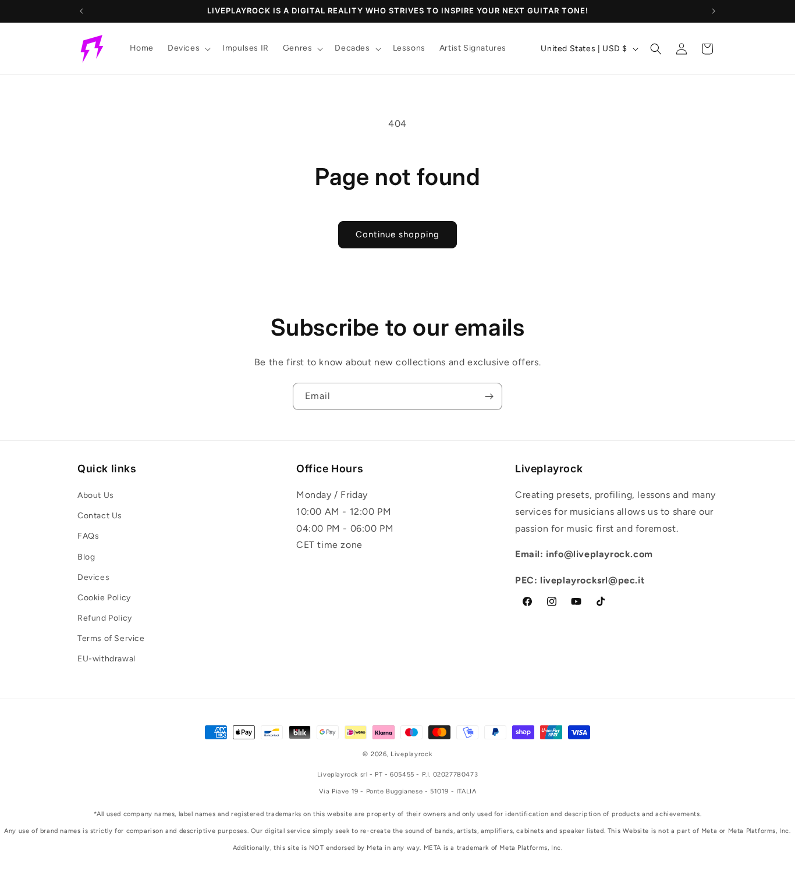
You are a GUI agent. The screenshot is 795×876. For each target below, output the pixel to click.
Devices (93, 577)
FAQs (88, 536)
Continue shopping (397, 234)
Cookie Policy (104, 598)
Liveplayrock (411, 754)
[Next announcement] (713, 11)
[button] (188, 48)
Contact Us (99, 516)
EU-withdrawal (106, 659)
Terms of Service (111, 638)
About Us (95, 495)
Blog (86, 557)
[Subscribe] (489, 396)
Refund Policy (104, 618)
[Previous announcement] (81, 11)
